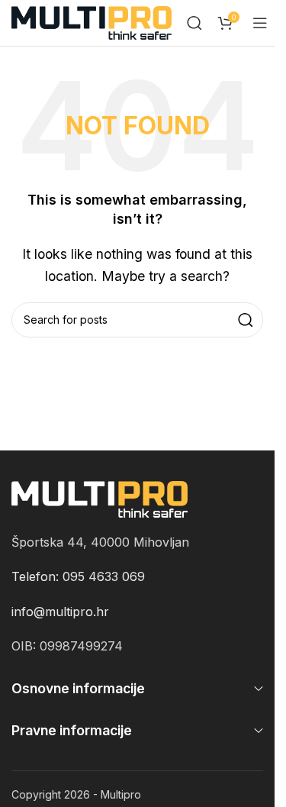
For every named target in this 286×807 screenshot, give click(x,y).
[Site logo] (91, 21)
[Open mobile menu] (260, 23)
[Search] (194, 23)
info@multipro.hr (60, 611)
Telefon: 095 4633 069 (78, 576)
